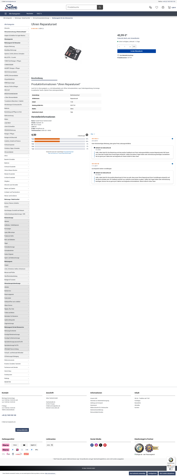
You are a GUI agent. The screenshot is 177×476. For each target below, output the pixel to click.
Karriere (137, 407)
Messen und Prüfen (9, 272)
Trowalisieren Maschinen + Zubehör (14, 101)
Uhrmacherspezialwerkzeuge (12, 283)
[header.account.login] (162, 7)
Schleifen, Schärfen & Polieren (12, 141)
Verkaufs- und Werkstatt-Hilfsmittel (13, 353)
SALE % (39, 13)
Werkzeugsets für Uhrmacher (12, 43)
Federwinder (7, 298)
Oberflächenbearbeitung (10, 276)
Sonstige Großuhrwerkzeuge (12, 338)
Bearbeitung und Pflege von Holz (13, 112)
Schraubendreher (9, 250)
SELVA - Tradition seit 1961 (142, 398)
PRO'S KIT (7, 90)
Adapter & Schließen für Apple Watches (14, 35)
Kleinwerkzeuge (8, 218)
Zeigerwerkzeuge (9, 323)
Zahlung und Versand (96, 403)
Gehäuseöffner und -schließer (12, 301)
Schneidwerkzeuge (9, 247)
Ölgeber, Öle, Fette (9, 309)
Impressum (93, 405)
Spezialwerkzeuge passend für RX (13, 342)
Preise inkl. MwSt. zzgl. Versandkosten (128, 38)
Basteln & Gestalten (9, 159)
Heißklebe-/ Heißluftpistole (11, 225)
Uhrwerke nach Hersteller (11, 185)
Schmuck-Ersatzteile (9, 167)
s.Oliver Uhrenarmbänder (11, 97)
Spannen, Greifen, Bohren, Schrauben (14, 54)
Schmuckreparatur (9, 145)
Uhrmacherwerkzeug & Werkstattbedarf (15, 32)
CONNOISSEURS (8, 65)
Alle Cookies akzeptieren (167, 473)
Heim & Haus (7, 371)
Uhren (6, 156)
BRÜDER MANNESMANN (11, 94)
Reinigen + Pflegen (9, 134)
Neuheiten (30, 13)
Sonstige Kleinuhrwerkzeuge (12, 334)
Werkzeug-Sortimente (10, 331)
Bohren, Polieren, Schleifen (11, 203)
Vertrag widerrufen (22, 430)
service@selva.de (11, 1)
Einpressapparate (9, 294)
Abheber (6, 287)
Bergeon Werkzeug (9, 46)
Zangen (6, 265)
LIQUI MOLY (7, 123)
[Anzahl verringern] (119, 47)
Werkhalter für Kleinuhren (11, 316)
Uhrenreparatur (8, 39)
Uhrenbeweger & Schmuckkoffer (13, 105)
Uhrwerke (7, 28)
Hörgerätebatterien (9, 79)
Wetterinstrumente (9, 360)
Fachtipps (137, 400)
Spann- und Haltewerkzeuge (11, 258)
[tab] (44, 78)
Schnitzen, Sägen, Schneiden (12, 148)
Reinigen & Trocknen (9, 280)
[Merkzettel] (156, 7)
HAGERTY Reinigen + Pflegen (12, 68)
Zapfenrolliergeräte (9, 320)
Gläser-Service (8, 305)
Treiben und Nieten (9, 312)
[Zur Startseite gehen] (11, 7)
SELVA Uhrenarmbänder (10, 72)
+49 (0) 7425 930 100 (169, 1)
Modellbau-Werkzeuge (10, 50)
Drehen (6, 207)
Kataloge (6, 378)
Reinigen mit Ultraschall (10, 137)
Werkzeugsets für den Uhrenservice (14, 327)
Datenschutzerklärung (96, 410)
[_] (72, 53)
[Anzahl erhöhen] (130, 47)
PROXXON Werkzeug (9, 130)
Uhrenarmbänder (8, 152)
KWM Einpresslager (9, 83)
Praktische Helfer (9, 236)
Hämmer (6, 221)
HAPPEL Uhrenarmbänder (11, 75)
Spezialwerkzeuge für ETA (11, 345)
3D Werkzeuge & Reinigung (11, 356)
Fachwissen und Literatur (11, 367)
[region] (73, 53)
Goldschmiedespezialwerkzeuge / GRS (14, 214)
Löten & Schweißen (9, 126)
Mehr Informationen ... (50, 473)
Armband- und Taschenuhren (12, 192)
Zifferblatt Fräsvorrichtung (11, 349)
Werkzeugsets (8, 261)
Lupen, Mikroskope (9, 232)
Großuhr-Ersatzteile (9, 177)
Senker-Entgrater (8, 254)
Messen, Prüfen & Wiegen (11, 86)
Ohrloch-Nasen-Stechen (10, 170)
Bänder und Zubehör (9, 188)
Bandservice (7, 291)
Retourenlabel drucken (96, 412)
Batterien (6, 108)
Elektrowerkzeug (8, 115)
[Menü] (174, 458)
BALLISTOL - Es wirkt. (10, 57)
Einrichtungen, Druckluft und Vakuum (14, 210)
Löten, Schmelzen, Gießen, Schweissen (14, 269)
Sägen (6, 243)
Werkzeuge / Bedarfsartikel (11, 199)
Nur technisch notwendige (137, 473)
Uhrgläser (7, 181)
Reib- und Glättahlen (9, 239)
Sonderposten (8, 374)
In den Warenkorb (137, 51)
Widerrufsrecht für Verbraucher (99, 407)
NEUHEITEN (7, 382)
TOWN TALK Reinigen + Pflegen (12, 61)
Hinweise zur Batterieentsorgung (99, 400)
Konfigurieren (153, 473)
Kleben (6, 119)
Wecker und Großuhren (10, 196)
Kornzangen (7, 229)
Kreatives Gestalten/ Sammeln (12, 364)
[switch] (171, 469)
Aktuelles (137, 405)
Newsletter (138, 403)
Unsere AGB (93, 398)
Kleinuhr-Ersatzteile (9, 174)
